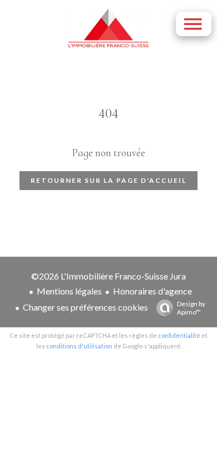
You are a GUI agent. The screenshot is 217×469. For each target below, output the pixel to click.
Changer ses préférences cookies (85, 307)
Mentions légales (69, 291)
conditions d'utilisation (79, 346)
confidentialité (179, 335)
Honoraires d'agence (152, 291)
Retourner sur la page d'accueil (108, 180)
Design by (191, 308)
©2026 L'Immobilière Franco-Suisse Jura (108, 276)
